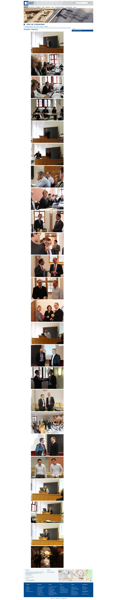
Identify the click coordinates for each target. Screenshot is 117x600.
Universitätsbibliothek (52, 586)
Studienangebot (40, 588)
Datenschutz (58, 598)
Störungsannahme (74, 592)
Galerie (74, 7)
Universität (39, 584)
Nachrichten (40, 589)
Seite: (83, 594)
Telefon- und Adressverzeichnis (74, 587)
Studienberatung (52, 590)
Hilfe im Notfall (74, 594)
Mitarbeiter (38, 7)
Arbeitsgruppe (69, 7)
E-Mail (28, 578)
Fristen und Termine (41, 586)
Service (27, 590)
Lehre (43, 7)
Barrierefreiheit (64, 598)
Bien (34, 26)
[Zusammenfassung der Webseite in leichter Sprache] (88, 2)
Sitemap (84, 586)
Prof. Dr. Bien (31, 7)
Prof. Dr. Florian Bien (35, 24)
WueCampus (62, 587)
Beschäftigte (40, 591)
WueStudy (62, 586)
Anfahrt (49, 570)
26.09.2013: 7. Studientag (44, 26)
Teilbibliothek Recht (29, 591)
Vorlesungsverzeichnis (64, 589)
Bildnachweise (85, 587)
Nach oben (84, 589)
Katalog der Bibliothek (64, 592)
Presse (72, 590)
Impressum (52, 598)
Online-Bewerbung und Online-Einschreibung (64, 591)
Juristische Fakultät (29, 26)
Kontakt (27, 570)
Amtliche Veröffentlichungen (41, 594)
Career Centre (51, 594)
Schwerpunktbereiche (59, 7)
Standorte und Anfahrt (75, 589)
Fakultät (27, 584)
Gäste (52, 7)
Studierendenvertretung (53, 593)
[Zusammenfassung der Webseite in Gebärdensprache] (90, 2)
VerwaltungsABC (40, 592)
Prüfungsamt (51, 591)
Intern (74, 2)
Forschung (47, 7)
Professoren (28, 588)
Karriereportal (40, 590)
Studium (27, 589)
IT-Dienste (50, 588)
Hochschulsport (51, 589)
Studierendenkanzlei (52, 592)
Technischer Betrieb (74, 593)
